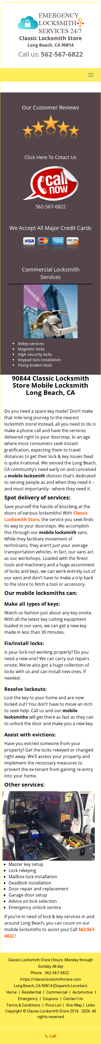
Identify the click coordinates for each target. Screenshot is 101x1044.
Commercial (56, 992)
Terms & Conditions (23, 1005)
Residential (31, 992)
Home (11, 992)
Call (52, 1036)
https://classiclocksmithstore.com (50, 979)
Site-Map (74, 1005)
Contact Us (73, 999)
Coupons (50, 999)
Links (90, 1005)
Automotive (82, 992)
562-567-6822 (62, 54)
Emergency (28, 999)
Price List (54, 1005)
